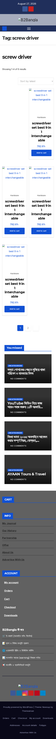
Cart (7, 598)
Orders (8, 590)
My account (11, 582)
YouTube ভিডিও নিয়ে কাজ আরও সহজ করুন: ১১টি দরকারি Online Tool (24, 407)
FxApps (42, 725)
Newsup (46, 707)
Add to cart (41, 153)
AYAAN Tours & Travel (26, 474)
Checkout (10, 607)
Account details (29, 725)
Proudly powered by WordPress (18, 707)
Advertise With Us (28, 732)
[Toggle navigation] (29, 28)
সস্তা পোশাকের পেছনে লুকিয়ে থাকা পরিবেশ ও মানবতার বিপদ (26, 371)
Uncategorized (15, 366)
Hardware (41, 117)
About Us (7, 552)
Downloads (10, 615)
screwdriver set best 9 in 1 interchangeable (41, 131)
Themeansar (28, 711)
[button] (52, 28)
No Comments (18, 379)
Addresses (15, 725)
